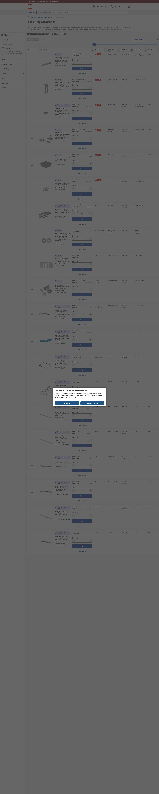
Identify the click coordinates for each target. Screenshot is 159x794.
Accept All (67, 403)
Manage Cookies (92, 403)
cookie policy (60, 397)
